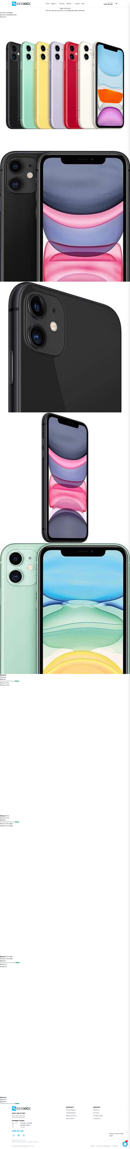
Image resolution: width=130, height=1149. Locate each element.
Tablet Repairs (71, 1113)
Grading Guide (98, 1116)
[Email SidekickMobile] (23, 1135)
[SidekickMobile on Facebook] (18, 1135)
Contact (77, 3)
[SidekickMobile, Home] (13, 3)
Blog (83, 3)
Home (47, 3)
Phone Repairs (71, 1110)
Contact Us (96, 1118)
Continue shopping (6, 13)
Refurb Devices (71, 1116)
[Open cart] (116, 3)
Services (62, 3)
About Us (96, 1110)
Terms (92, 1146)
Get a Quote (70, 1118)
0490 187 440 (18, 1131)
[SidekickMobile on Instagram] (13, 1135)
